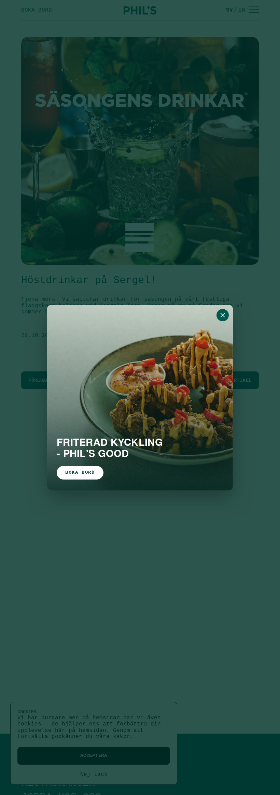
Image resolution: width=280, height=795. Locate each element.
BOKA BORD (80, 472)
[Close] (222, 315)
